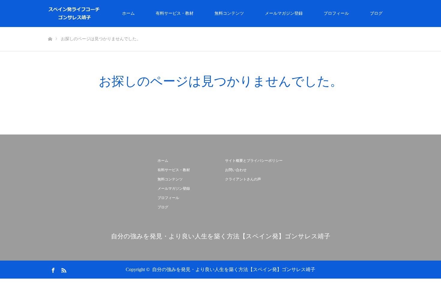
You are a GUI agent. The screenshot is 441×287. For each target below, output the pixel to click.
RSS (63, 269)
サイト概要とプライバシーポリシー (254, 161)
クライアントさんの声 (243, 179)
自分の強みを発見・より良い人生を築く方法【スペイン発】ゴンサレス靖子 (220, 236)
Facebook (52, 269)
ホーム (128, 13)
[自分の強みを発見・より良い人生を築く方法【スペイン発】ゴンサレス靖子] (101, 14)
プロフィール (336, 13)
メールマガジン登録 (284, 13)
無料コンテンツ (229, 13)
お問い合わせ (236, 170)
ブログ (376, 13)
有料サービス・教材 (175, 13)
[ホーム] (50, 29)
